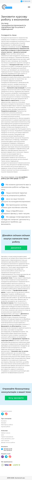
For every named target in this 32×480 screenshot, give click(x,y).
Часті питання (5, 440)
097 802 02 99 (26, 1)
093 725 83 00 (8, 450)
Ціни (2, 435)
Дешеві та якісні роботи (8, 442)
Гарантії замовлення (7, 436)
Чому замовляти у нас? (8, 438)
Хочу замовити (16, 398)
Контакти (4, 421)
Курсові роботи (5, 426)
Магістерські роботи (7, 424)
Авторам (3, 422)
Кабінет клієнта (5, 433)
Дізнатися (16, 248)
